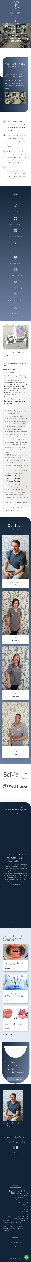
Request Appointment (15, 1079)
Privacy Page (15, 1237)
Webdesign (13, 1258)
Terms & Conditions (15, 1242)
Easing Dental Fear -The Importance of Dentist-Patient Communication (14, 995)
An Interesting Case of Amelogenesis (14, 964)
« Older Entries (7, 1034)
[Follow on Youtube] (17, 1147)
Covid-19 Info (15, 1247)
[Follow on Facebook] (14, 1147)
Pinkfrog (18, 1258)
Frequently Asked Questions (15, 1137)
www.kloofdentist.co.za (13, 179)
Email (15, 17)
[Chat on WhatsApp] (26, 1257)
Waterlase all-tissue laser (14, 363)
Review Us (15, 1185)
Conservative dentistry (15, 212)
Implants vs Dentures (13, 1024)
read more (7, 968)
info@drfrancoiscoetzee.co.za (18, 1216)
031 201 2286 (15, 13)
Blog (15, 1153)
